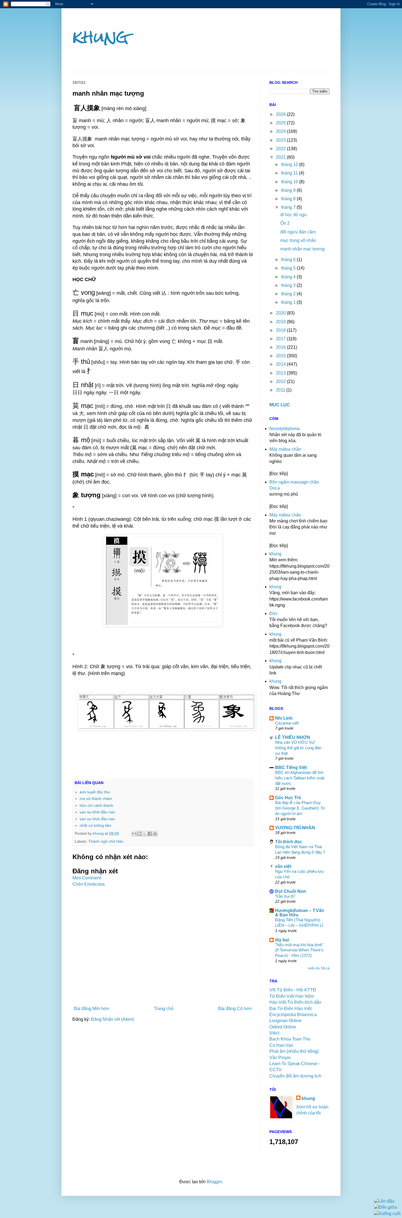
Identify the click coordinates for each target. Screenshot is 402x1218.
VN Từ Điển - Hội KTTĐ (292, 990)
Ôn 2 (285, 223)
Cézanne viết (287, 723)
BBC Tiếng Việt (291, 767)
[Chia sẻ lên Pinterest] (155, 833)
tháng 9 (289, 190)
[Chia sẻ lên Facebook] (150, 833)
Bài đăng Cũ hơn (235, 1008)
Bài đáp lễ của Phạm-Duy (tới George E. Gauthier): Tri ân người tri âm (300, 808)
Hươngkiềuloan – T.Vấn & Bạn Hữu (299, 912)
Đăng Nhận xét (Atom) (112, 1019)
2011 (281, 390)
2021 (281, 157)
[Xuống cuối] (387, 1213)
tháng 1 (289, 302)
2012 (281, 381)
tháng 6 (289, 259)
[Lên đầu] (384, 1201)
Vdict (274, 1033)
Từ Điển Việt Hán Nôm (291, 996)
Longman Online (285, 1020)
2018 (281, 330)
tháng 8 (289, 198)
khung (100, 36)
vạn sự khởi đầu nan (97, 812)
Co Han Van (281, 1045)
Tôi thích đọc (288, 841)
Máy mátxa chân (285, 449)
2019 (281, 321)
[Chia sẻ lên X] (144, 833)
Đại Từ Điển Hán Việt (290, 1008)
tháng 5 (289, 268)
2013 (281, 373)
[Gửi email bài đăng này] (134, 833)
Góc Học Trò (288, 797)
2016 (281, 347)
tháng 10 (290, 181)
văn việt (283, 866)
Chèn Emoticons (88, 884)
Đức (273, 613)
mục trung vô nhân (298, 240)
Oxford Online (282, 1027)
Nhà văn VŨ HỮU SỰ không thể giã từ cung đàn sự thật (298, 748)
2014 (281, 364)
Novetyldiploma (284, 428)
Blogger (214, 1181)
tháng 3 (289, 285)
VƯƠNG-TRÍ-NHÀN (295, 827)
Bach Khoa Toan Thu (289, 1039)
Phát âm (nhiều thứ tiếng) (294, 1051)
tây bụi (282, 939)
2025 (281, 123)
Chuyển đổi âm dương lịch (295, 1076)
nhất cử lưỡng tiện (95, 825)
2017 (281, 338)
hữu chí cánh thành (96, 805)
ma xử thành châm (96, 798)
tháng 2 (289, 293)
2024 (281, 131)
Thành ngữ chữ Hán (105, 841)
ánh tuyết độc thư (95, 792)
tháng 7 (289, 207)
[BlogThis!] (139, 833)
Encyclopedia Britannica (293, 1014)
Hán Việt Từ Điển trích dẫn (295, 1002)
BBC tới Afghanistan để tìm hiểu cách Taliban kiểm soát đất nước (299, 778)
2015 (281, 355)
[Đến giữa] (385, 1207)
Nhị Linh (284, 718)
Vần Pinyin (280, 1057)
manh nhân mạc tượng (302, 249)
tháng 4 (289, 277)
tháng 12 (290, 164)
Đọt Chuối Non (290, 891)
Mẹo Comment (86, 878)
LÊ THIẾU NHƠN (292, 737)
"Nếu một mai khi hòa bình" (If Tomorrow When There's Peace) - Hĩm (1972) (299, 950)
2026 (281, 114)
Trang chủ (163, 1008)
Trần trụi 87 (285, 896)
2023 (281, 140)
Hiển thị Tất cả (319, 968)
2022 (281, 148)
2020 (281, 313)
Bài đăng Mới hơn (91, 1008)
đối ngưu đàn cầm (298, 232)
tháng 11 (290, 173)
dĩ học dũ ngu (293, 214)
